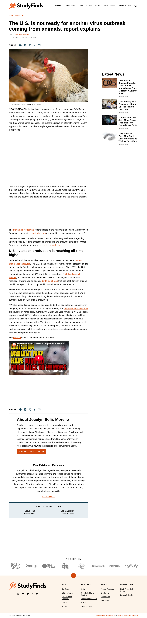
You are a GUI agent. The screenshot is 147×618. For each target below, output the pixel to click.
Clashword (105, 593)
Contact (64, 602)
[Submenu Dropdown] (101, 5)
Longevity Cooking (127, 595)
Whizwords (105, 600)
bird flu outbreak (50, 281)
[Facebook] (27, 593)
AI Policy (65, 606)
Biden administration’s (23, 230)
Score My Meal (87, 606)
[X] (32, 593)
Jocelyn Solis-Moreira (20, 34)
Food (80, 6)
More (97, 6)
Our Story (65, 589)
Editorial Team (67, 593)
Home (11, 15)
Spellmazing (105, 597)
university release (52, 245)
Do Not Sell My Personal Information (127, 615)
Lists (89, 6)
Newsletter (109, 6)
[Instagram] (18, 593)
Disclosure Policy (111, 615)
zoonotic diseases (37, 233)
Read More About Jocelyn (31, 452)
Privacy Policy (100, 615)
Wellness (70, 6)
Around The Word (107, 589)
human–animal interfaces (76, 308)
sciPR (83, 602)
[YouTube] (23, 593)
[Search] (135, 6)
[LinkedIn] (37, 593)
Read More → (48, 497)
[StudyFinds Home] (26, 6)
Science (59, 6)
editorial (17, 337)
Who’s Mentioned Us (89, 599)
